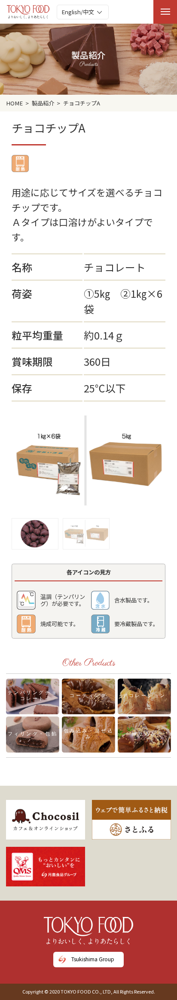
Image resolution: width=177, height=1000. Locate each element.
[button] (35, 531)
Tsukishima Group (92, 959)
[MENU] (165, 12)
